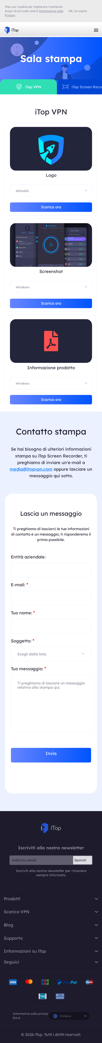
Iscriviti (80, 860)
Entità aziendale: (28, 557)
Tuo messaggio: (28, 668)
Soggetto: (22, 641)
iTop (51, 828)
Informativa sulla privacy (30, 1013)
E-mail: (19, 584)
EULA (16, 1018)
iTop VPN (12, 30)
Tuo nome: (23, 613)
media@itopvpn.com (31, 469)
